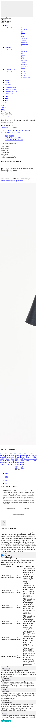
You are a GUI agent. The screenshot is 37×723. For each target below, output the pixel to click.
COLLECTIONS (10, 69)
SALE (3, 111)
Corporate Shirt (27, 460)
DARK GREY (6, 127)
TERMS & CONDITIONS (11, 91)
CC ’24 (23, 75)
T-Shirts (23, 33)
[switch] (2, 668)
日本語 (6, 96)
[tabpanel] (18, 612)
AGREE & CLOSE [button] (10, 508)
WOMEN (8, 47)
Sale (22, 31)
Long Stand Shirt (12, 462)
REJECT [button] (26, 508)
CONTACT (7, 82)
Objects (23, 45)
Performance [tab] (5, 678)
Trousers (23, 40)
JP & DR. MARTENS (26, 77)
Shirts (22, 36)
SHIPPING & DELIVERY (11, 89)
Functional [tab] (4, 667)
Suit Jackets (24, 38)
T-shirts (23, 55)
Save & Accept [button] (6, 721)
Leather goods (24, 44)
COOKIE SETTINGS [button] (18, 515)
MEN (7, 25)
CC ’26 (23, 71)
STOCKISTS (8, 84)
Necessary (6, 555)
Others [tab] (3, 712)
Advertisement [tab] (5, 700)
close (3, 20)
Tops (22, 34)
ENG (6, 102)
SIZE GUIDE (9, 136)
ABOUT (7, 80)
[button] (6, 22)
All (22, 27)
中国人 (6, 100)
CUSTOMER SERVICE (10, 87)
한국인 (6, 98)
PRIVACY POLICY (9, 93)
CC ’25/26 (23, 73)
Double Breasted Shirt (7, 462)
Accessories (24, 42)
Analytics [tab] (4, 689)
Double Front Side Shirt (16, 465)
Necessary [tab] (4, 553)
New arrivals (24, 29)
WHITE (15, 127)
